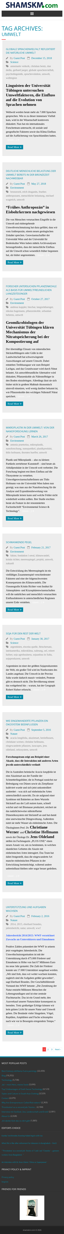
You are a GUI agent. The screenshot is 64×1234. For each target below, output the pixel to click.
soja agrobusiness (23, 654)
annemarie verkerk (20, 66)
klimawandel (42, 555)
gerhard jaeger (20, 70)
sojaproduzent (13, 658)
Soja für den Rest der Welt (23, 633)
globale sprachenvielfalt (41, 70)
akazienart (34, 737)
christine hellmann (34, 741)
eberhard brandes (32, 924)
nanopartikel (29, 448)
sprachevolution (32, 74)
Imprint (5, 1181)
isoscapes (37, 745)
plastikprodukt (44, 448)
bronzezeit (15, 191)
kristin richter (12, 559)
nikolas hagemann (15, 311)
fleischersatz (45, 646)
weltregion (11, 78)
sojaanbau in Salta (42, 654)
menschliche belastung (32, 195)
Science (14, 62)
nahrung (38, 650)
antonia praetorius (19, 444)
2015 (19, 924)
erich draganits (29, 191)
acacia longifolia (18, 737)
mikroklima (27, 650)
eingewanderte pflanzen (18, 745)
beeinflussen (46, 737)
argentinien (16, 646)
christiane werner (14, 741)
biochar (31, 307)
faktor (13, 555)
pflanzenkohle (33, 311)
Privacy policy (8, 1177)
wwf (38, 928)
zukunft (10, 563)
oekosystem (22, 749)
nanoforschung (13, 448)
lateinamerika (13, 650)
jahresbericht (12, 928)
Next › (58, 1049)
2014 (13, 924)
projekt (40, 559)
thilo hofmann (13, 452)
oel (45, 650)
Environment (17, 187)
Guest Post (19, 58)
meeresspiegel (28, 559)
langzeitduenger (45, 307)
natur (22, 928)
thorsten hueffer (30, 452)
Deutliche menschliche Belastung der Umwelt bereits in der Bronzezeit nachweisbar (31, 174)
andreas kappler (18, 307)
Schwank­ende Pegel (19, 542)
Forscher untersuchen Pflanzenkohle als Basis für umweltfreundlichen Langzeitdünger (31, 290)
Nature (13, 733)
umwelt (46, 74)
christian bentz (38, 66)
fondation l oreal (26, 555)
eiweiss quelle (30, 646)
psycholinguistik (14, 74)
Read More (13, 147)
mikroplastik (36, 444)
